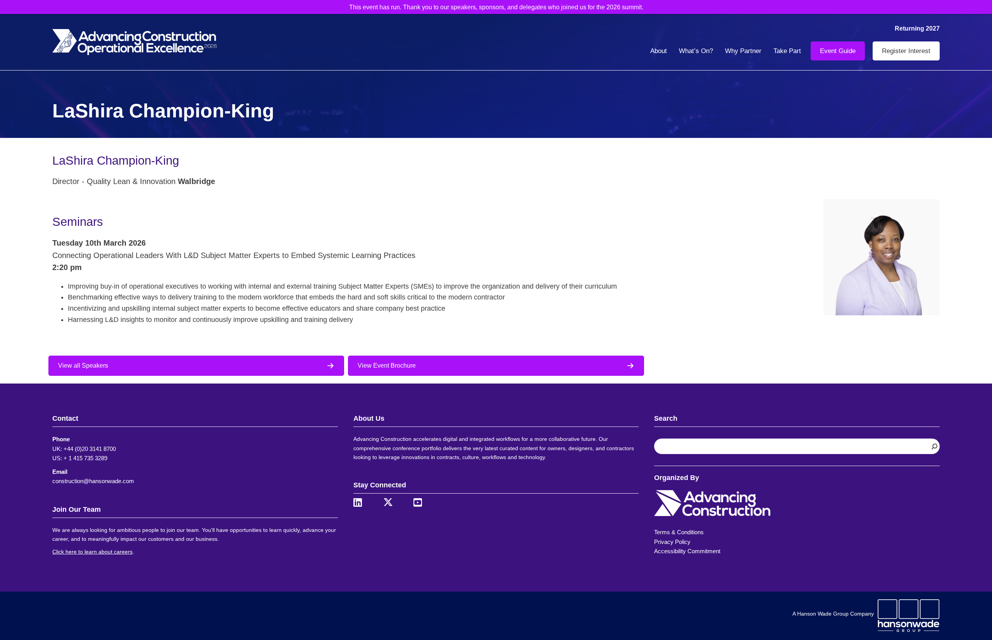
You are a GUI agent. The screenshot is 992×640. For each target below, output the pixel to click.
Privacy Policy (672, 541)
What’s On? (696, 51)
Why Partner (743, 51)
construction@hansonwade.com (93, 481)
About (658, 51)
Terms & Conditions (679, 532)
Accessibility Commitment (687, 551)
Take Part (787, 51)
